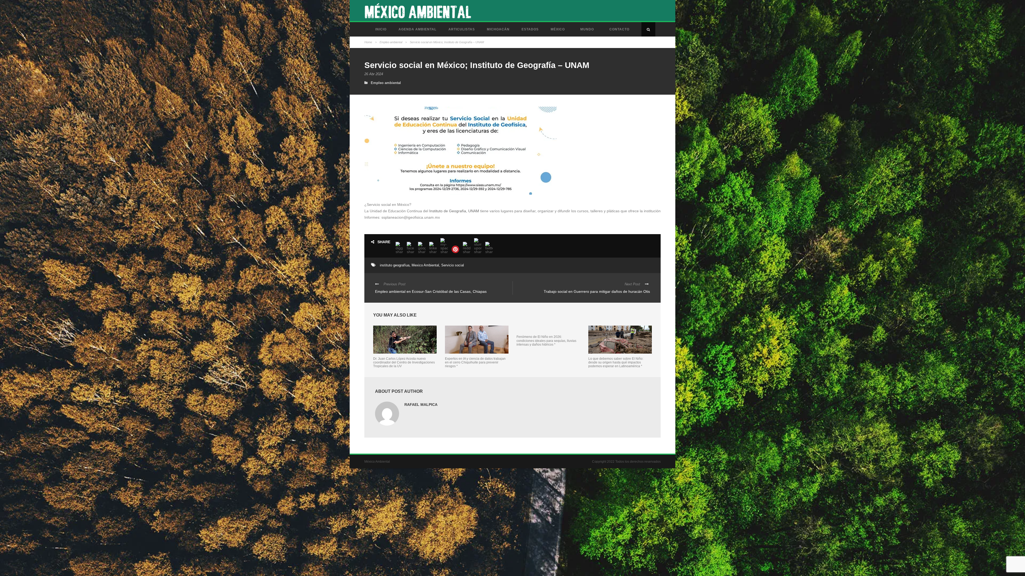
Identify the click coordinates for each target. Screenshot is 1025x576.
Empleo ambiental (391, 42)
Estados (530, 29)
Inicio (381, 29)
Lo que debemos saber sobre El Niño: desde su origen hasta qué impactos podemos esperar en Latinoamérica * (615, 362)
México (558, 29)
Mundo (587, 29)
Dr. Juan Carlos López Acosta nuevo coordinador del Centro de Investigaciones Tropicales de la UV (404, 362)
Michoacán (498, 29)
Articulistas (461, 29)
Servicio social (452, 265)
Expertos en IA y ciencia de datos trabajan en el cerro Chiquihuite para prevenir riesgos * (475, 362)
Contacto (619, 29)
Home (368, 42)
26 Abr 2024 (373, 74)
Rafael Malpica (420, 404)
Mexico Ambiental (425, 265)
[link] (454, 211)
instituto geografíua (394, 265)
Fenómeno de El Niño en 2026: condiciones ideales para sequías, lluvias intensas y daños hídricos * (546, 340)
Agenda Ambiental (417, 29)
